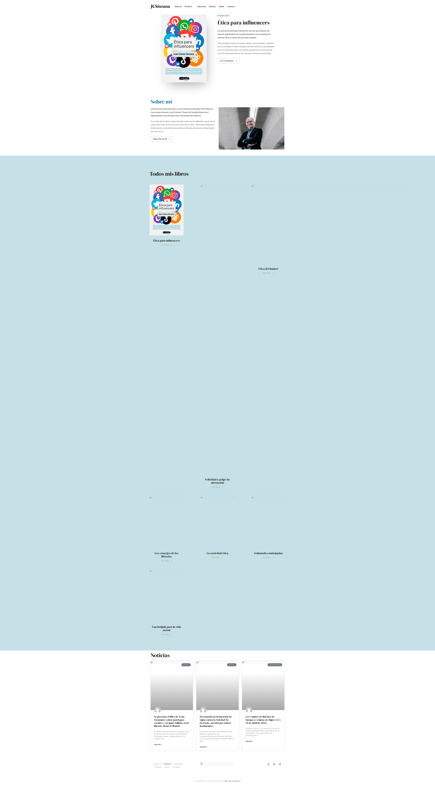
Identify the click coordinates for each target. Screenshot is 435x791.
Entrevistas (201, 6)
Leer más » (158, 744)
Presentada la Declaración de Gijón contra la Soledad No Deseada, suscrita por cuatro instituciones (216, 721)
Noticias (212, 6)
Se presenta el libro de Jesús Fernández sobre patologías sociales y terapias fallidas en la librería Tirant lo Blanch (171, 721)
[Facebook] (280, 7)
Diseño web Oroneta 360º (232, 781)
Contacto (231, 6)
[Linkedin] (284, 7)
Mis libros (188, 6)
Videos (221, 6)
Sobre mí (178, 6)
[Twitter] (275, 7)
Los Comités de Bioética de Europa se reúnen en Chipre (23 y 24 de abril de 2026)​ (263, 720)
